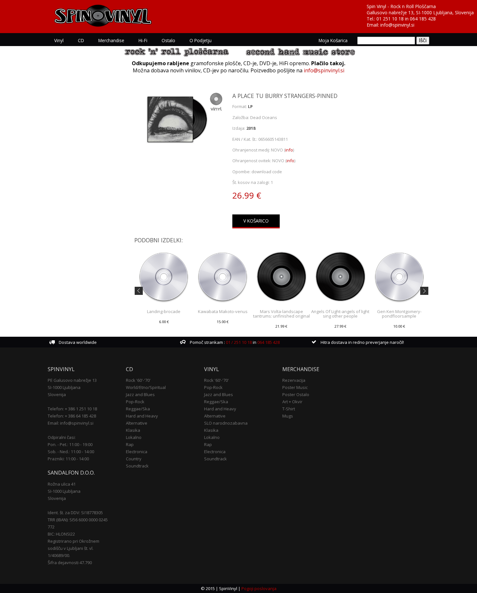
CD (81, 40)
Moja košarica (333, 40)
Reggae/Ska (138, 409)
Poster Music (295, 387)
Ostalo (168, 40)
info (289, 150)
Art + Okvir (292, 402)
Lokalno (133, 437)
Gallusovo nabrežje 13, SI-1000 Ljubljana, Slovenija (420, 12)
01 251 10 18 (390, 19)
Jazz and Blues (140, 394)
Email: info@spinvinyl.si (70, 423)
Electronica (136, 451)
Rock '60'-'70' (138, 380)
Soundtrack (137, 466)
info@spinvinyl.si (397, 25)
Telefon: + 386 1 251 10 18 (72, 409)
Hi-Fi (143, 40)
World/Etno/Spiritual (146, 387)
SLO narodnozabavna (226, 423)
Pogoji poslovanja (258, 588)
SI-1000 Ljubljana (64, 387)
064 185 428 (423, 19)
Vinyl (59, 40)
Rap (130, 444)
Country (133, 459)
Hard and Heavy (142, 416)
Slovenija (57, 394)
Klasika (133, 430)
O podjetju (201, 40)
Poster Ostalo (295, 394)
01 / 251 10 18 (238, 342)
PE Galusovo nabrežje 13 (72, 380)
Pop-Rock (135, 402)
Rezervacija (293, 380)
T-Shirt (288, 409)
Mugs (287, 416)
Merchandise (111, 40)
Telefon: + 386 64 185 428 (72, 416)
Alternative (136, 423)
